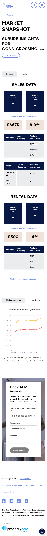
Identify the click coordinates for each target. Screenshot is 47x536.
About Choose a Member (12, 485)
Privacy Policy (25, 479)
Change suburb (11, 55)
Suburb (10, 15)
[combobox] (23, 416)
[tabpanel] (24, 181)
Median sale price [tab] (13, 300)
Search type (15, 423)
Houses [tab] (9, 74)
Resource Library (9, 492)
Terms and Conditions (34, 485)
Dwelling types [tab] (37, 300)
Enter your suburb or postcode (23, 408)
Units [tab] (25, 74)
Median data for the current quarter (24, 279)
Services (13, 435)
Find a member (19, 450)
